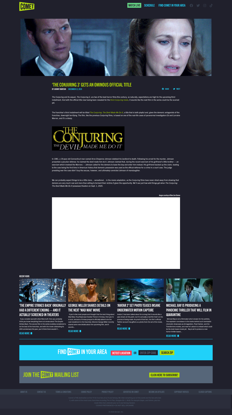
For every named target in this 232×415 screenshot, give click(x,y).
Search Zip (167, 352)
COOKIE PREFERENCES (105, 405)
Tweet (178, 89)
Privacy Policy (107, 391)
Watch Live (134, 5)
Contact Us (41, 391)
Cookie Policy (86, 391)
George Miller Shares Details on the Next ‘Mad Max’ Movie (89, 307)
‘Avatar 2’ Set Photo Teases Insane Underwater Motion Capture (138, 307)
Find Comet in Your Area (172, 5)
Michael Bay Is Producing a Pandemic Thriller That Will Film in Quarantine (188, 310)
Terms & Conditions (63, 391)
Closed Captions (205, 391)
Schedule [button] (149, 5)
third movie (119, 100)
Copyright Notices (181, 391)
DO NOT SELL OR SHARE (124, 405)
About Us (23, 391)
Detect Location (121, 353)
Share (167, 89)
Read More (24, 333)
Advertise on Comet (131, 391)
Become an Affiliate (156, 391)
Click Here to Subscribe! (164, 375)
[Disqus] (116, 233)
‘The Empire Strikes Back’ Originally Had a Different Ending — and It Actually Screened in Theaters (42, 310)
